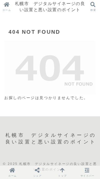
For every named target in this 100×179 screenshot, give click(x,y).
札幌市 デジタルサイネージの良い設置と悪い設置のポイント (50, 6)
